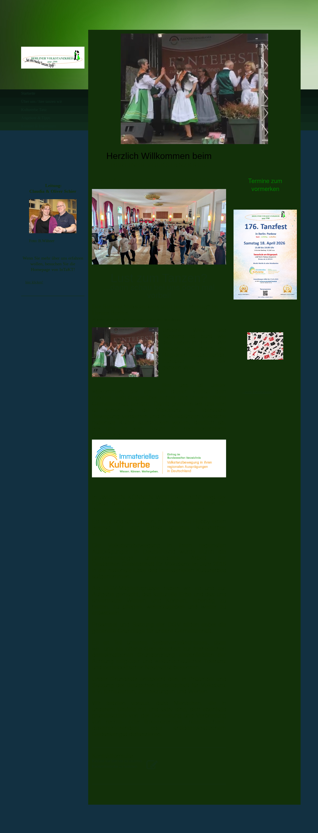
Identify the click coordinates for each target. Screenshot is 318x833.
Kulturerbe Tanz (34, 110)
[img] (52, 57)
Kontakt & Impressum (38, 126)
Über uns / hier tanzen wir (41, 101)
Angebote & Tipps (35, 118)
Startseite (28, 93)
